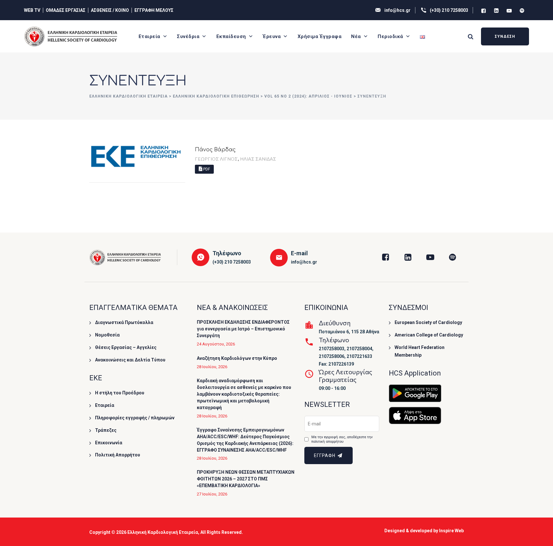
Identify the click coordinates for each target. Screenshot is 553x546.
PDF (206, 169)
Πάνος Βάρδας (215, 150)
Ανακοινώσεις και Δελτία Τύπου (130, 359)
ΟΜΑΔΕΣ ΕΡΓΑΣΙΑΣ (65, 10)
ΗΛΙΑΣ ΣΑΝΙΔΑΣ (258, 159)
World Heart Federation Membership (420, 351)
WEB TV (32, 10)
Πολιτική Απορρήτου (117, 454)
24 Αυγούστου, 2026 (216, 344)
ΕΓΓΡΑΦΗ (325, 455)
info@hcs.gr (397, 10)
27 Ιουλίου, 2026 (212, 494)
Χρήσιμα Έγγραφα (320, 36)
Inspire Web (451, 530)
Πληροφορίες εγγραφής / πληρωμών (134, 417)
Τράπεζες (105, 430)
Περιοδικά (390, 36)
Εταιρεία (149, 36)
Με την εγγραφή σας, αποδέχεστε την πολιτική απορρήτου (342, 439)
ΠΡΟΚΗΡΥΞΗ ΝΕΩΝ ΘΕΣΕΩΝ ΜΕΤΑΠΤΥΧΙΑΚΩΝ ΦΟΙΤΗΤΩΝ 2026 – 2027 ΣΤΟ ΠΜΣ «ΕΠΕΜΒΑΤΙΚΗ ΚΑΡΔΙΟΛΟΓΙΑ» (245, 479)
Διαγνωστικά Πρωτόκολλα (124, 322)
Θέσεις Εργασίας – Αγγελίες (125, 347)
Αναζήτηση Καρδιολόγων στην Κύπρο (237, 358)
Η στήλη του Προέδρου (119, 392)
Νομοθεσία (107, 334)
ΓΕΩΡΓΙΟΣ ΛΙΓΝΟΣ (216, 159)
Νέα (356, 36)
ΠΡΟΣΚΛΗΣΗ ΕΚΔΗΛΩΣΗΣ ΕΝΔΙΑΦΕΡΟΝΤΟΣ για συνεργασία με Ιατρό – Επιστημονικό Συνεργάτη (243, 329)
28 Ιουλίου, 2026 (212, 366)
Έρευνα (272, 36)
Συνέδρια (188, 36)
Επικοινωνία (108, 442)
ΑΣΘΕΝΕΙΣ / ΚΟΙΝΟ (110, 10)
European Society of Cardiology (428, 322)
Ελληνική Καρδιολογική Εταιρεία (162, 532)
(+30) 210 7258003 (449, 10)
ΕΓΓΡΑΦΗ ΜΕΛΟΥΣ (153, 10)
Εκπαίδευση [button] (231, 36)
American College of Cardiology (429, 334)
